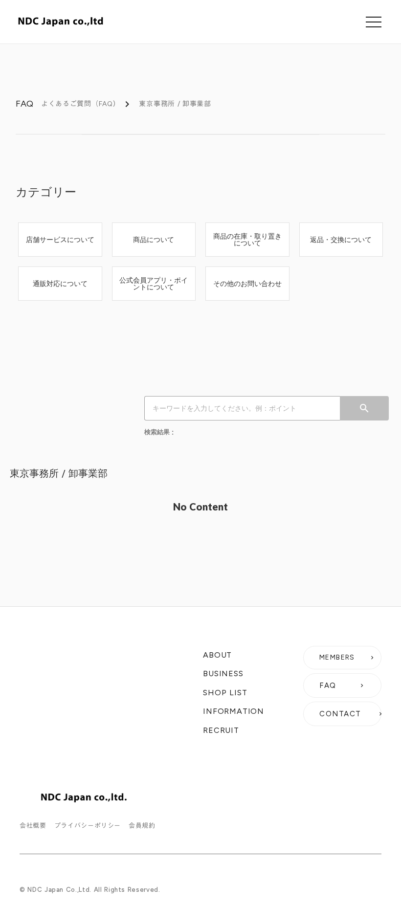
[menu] (373, 22)
